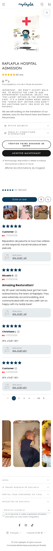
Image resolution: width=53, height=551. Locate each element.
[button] (42, 4)
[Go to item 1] (10, 212)
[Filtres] (41, 199)
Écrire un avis (20, 199)
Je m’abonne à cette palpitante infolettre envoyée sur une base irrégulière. (25, 515)
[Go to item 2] (26, 212)
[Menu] (3, 4)
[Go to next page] (44, 398)
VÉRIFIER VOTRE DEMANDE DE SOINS (26, 144)
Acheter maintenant (26, 153)
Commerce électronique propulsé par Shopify (26, 545)
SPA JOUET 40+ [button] (19, 351)
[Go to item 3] (41, 212)
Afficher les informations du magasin (25, 168)
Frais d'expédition (9, 84)
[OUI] (49, 510)
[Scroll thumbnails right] (47, 212)
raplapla (22, 542)
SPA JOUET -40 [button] (19, 258)
